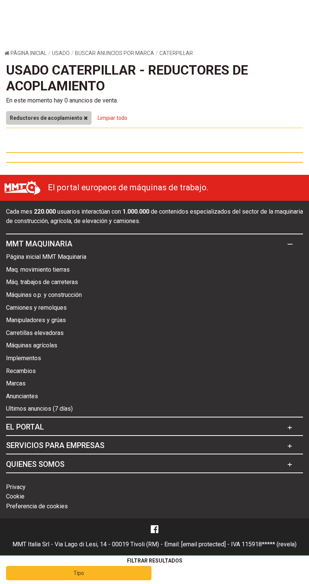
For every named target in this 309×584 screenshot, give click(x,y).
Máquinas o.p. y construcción (44, 294)
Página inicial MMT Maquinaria (46, 256)
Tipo (78, 573)
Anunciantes (22, 396)
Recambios (21, 371)
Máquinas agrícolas (31, 345)
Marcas (16, 383)
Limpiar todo (112, 118)
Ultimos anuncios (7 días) (39, 408)
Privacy (16, 487)
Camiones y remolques (36, 307)
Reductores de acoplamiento (47, 118)
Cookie (15, 496)
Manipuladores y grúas (36, 320)
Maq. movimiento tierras (38, 269)
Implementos (23, 358)
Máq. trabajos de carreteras (42, 282)
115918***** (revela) (269, 544)
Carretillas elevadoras (35, 332)
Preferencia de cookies (37, 506)
